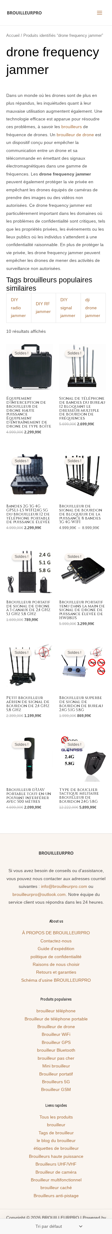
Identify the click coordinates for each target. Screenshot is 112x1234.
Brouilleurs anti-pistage (56, 1195)
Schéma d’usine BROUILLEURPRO (56, 980)
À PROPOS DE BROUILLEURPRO (56, 933)
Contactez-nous (56, 941)
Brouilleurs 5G (56, 1082)
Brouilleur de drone (56, 1026)
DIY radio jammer (18, 308)
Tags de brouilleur (56, 1133)
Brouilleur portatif (56, 1074)
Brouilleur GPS (56, 1042)
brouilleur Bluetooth (56, 1050)
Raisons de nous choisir (56, 964)
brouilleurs (71, 126)
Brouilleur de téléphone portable (56, 1019)
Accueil (13, 35)
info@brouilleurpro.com (64, 886)
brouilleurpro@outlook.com (39, 894)
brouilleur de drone (75, 135)
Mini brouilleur (56, 1066)
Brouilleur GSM (56, 1089)
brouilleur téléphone (56, 1011)
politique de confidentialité (56, 956)
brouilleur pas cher (56, 1058)
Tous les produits (56, 1117)
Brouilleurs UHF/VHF (56, 1164)
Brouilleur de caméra (56, 1172)
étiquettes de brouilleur (56, 1148)
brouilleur (56, 1125)
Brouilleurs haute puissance (56, 1156)
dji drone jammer (92, 308)
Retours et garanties (56, 972)
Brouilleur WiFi (56, 1034)
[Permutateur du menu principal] (100, 13)
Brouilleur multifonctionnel (56, 1180)
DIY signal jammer (67, 308)
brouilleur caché (56, 1187)
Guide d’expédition (56, 948)
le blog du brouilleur (56, 1140)
